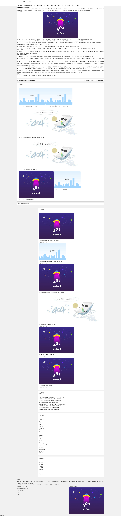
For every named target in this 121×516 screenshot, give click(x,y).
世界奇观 (60, 5)
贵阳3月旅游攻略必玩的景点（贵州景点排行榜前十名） (52, 397)
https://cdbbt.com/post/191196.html (30, 74)
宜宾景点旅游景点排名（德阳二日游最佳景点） (50, 409)
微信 (41, 437)
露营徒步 (67, 5)
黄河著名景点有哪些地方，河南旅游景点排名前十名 (51, 406)
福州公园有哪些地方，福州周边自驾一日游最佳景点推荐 (52, 404)
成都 (41, 442)
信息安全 (42, 447)
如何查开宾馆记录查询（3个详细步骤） (95, 80)
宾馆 (41, 433)
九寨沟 (41, 451)
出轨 (41, 445)
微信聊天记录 (43, 444)
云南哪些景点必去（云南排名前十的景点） (49, 402)
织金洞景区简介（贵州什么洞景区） (28, 80)
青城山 (41, 419)
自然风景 (53, 5)
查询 (41, 429)
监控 (41, 452)
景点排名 (39, 5)
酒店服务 (42, 435)
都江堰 (41, 440)
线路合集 (20, 11)
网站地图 (2, 515)
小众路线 (46, 5)
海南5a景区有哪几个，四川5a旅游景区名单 (49, 407)
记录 (41, 422)
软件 (41, 424)
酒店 (41, 426)
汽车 (73, 5)
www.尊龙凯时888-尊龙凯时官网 (24, 1)
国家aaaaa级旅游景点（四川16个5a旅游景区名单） (51, 399)
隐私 (41, 421)
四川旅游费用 (43, 449)
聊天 (41, 431)
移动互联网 (42, 428)
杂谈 (78, 5)
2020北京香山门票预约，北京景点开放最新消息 (50, 400)
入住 (41, 438)
